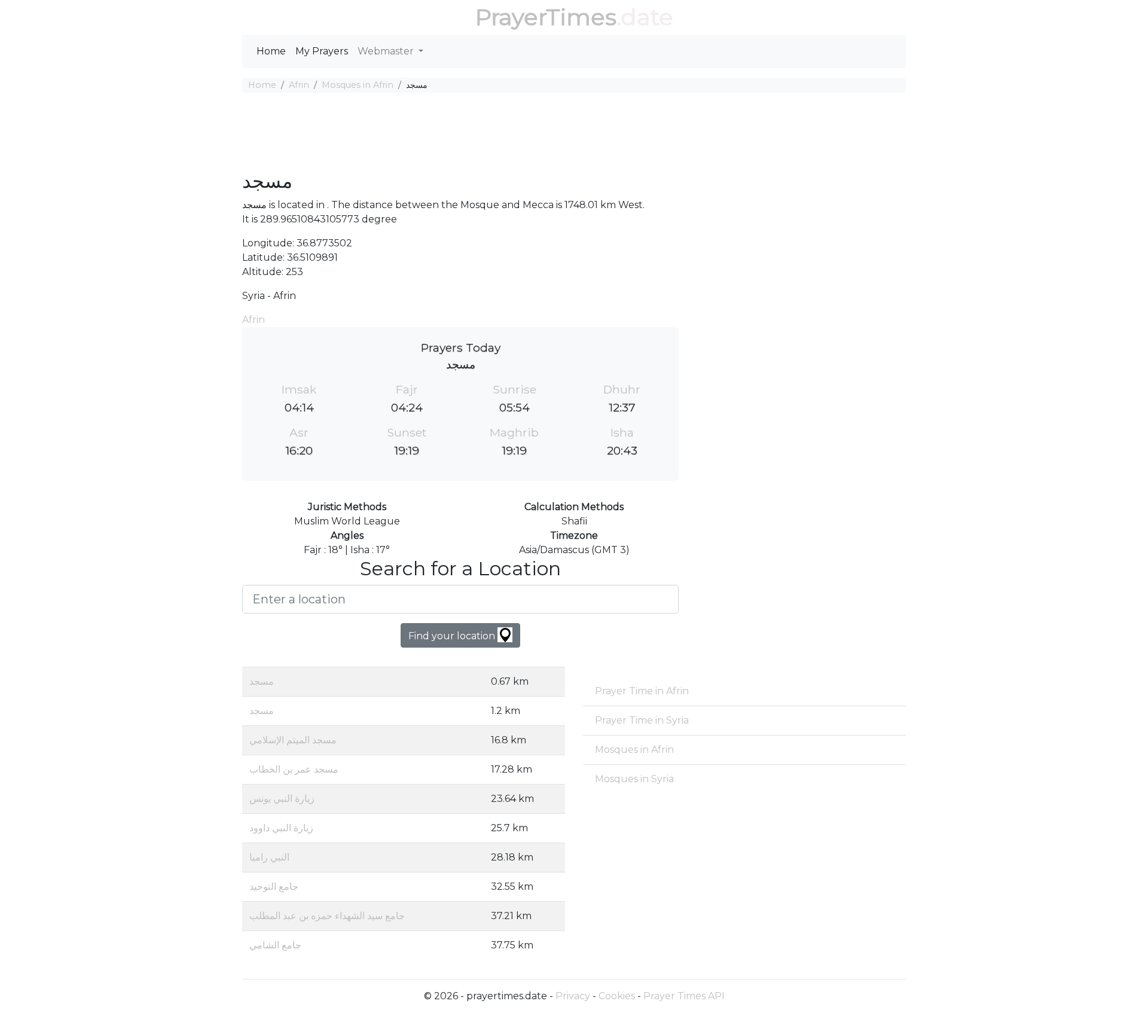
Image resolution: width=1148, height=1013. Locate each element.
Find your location (452, 636)
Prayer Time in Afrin (642, 691)
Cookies (617, 996)
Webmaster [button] (387, 51)
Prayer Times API (684, 996)
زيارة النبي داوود (281, 828)
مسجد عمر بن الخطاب (293, 769)
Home (271, 51)
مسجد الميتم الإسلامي (293, 740)
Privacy (572, 996)
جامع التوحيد (273, 886)
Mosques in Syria (634, 779)
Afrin (299, 85)
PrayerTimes (545, 17)
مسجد (261, 681)
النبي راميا (269, 857)
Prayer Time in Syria (642, 720)
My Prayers (321, 51)
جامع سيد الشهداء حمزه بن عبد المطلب (327, 916)
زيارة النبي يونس (282, 798)
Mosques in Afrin (357, 85)
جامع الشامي (275, 945)
